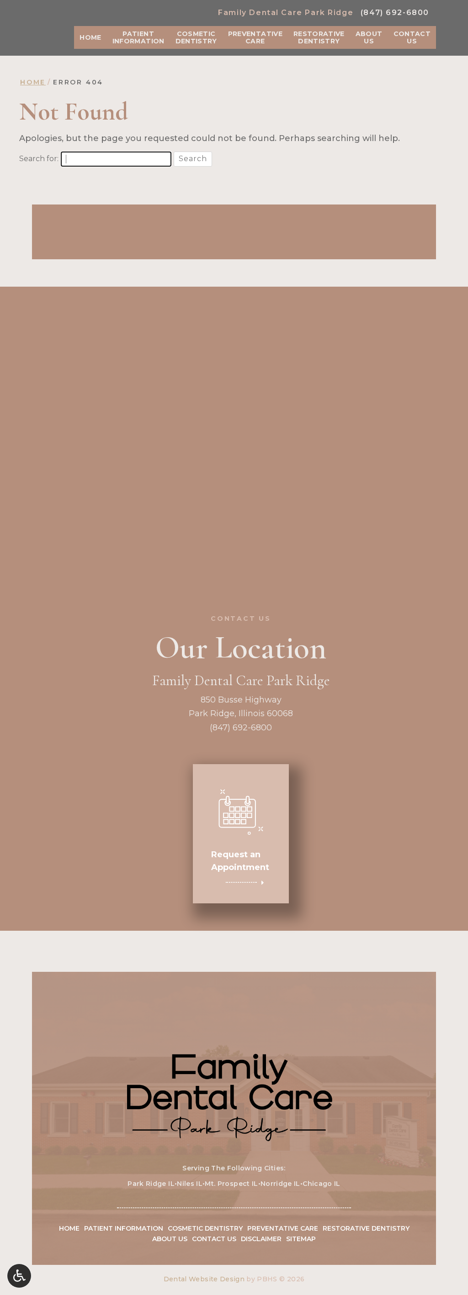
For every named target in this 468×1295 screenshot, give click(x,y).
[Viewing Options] (19, 1276)
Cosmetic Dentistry (205, 1228)
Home (90, 37)
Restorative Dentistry (366, 1228)
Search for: (38, 158)
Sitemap (301, 1239)
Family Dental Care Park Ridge (285, 12)
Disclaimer (261, 1239)
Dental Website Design (204, 1279)
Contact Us (214, 1239)
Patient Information (123, 1228)
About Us (169, 1239)
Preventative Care (282, 1228)
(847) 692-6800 (395, 12)
